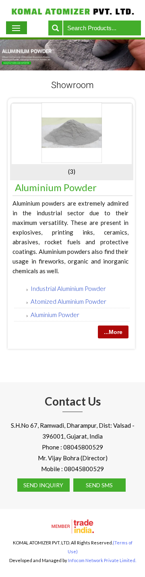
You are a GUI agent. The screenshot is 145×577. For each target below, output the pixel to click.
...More (113, 332)
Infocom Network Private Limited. (102, 560)
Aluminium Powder (56, 187)
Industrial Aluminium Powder (68, 288)
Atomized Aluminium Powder (68, 301)
